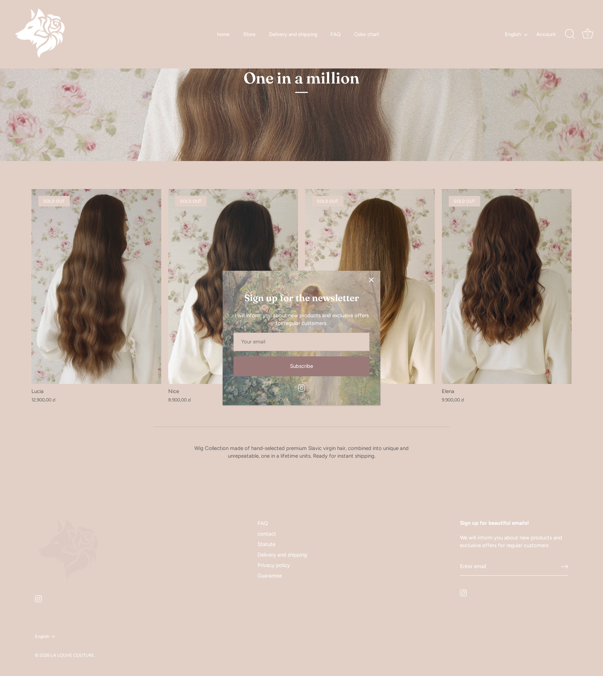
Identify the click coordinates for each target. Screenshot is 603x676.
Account (546, 34)
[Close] (371, 280)
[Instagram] (301, 388)
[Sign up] (564, 566)
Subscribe (301, 366)
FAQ (335, 34)
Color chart (366, 34)
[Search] (570, 34)
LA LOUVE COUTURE (72, 655)
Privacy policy (274, 565)
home (223, 34)
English (513, 34)
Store (249, 34)
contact (267, 534)
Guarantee (270, 576)
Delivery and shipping (293, 34)
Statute (266, 544)
